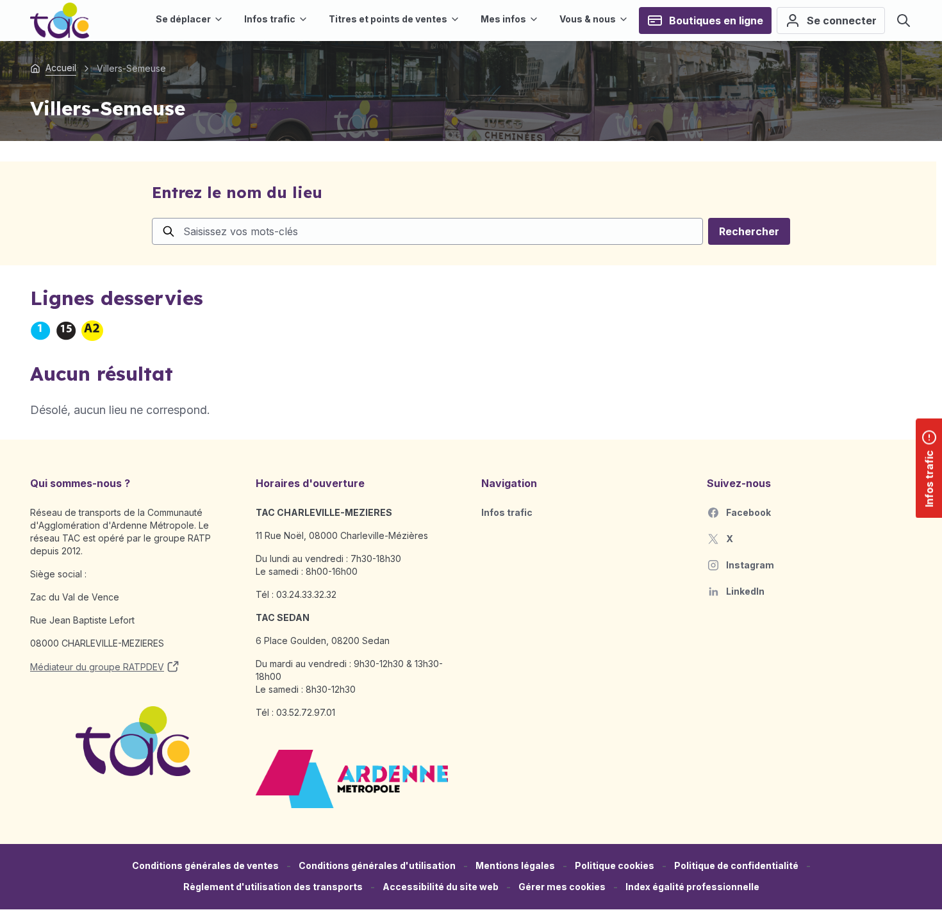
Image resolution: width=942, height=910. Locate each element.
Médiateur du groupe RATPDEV (97, 666)
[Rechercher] (903, 20)
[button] (562, 887)
